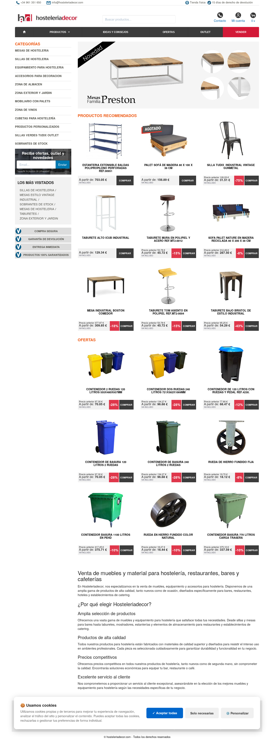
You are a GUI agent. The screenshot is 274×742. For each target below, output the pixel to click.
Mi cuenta (238, 20)
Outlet (205, 32)
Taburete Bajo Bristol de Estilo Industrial (231, 312)
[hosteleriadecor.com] (48, 14)
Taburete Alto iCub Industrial (105, 238)
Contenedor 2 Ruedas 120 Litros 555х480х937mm (105, 391)
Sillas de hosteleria (32, 59)
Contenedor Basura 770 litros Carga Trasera (231, 536)
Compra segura (46, 231)
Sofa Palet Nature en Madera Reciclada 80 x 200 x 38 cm (231, 239)
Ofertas (169, 32)
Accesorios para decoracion (38, 76)
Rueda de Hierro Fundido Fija (231, 462)
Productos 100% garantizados (46, 255)
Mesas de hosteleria (32, 50)
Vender (240, 32)
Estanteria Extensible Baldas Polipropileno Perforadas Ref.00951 (105, 167)
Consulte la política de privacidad (33, 171)
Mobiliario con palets (32, 101)
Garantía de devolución (46, 239)
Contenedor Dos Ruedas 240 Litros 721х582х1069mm (168, 391)
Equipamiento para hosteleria (39, 67)
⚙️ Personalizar (237, 713)
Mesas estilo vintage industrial (37, 197)
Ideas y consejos (115, 32)
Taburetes (28, 213)
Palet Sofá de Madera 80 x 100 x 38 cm (168, 166)
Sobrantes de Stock (31, 143)
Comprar (125, 180)
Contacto (220, 20)
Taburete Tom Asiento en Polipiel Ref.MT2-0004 (168, 312)
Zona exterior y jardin (33, 93)
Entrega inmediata (46, 247)
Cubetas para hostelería (35, 118)
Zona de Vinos (26, 110)
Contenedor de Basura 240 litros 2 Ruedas (168, 463)
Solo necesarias (202, 713)
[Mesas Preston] (168, 75)
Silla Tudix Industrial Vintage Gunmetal (231, 166)
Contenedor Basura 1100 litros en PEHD (105, 536)
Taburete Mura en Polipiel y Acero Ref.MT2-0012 (168, 239)
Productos (58, 32)
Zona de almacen (28, 84)
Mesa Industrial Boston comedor (105, 312)
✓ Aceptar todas (164, 713)
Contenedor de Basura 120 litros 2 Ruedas (105, 463)
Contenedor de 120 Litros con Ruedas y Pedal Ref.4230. (231, 391)
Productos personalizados (37, 127)
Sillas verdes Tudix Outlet (37, 135)
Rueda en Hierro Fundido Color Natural (168, 536)
